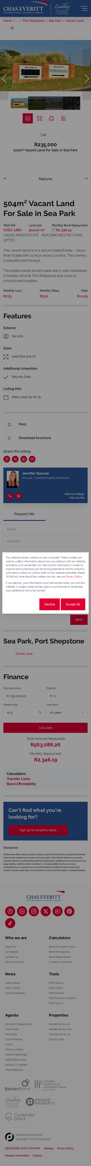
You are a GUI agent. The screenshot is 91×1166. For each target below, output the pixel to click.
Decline (49, 604)
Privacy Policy (74, 576)
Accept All (73, 604)
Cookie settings (22, 604)
